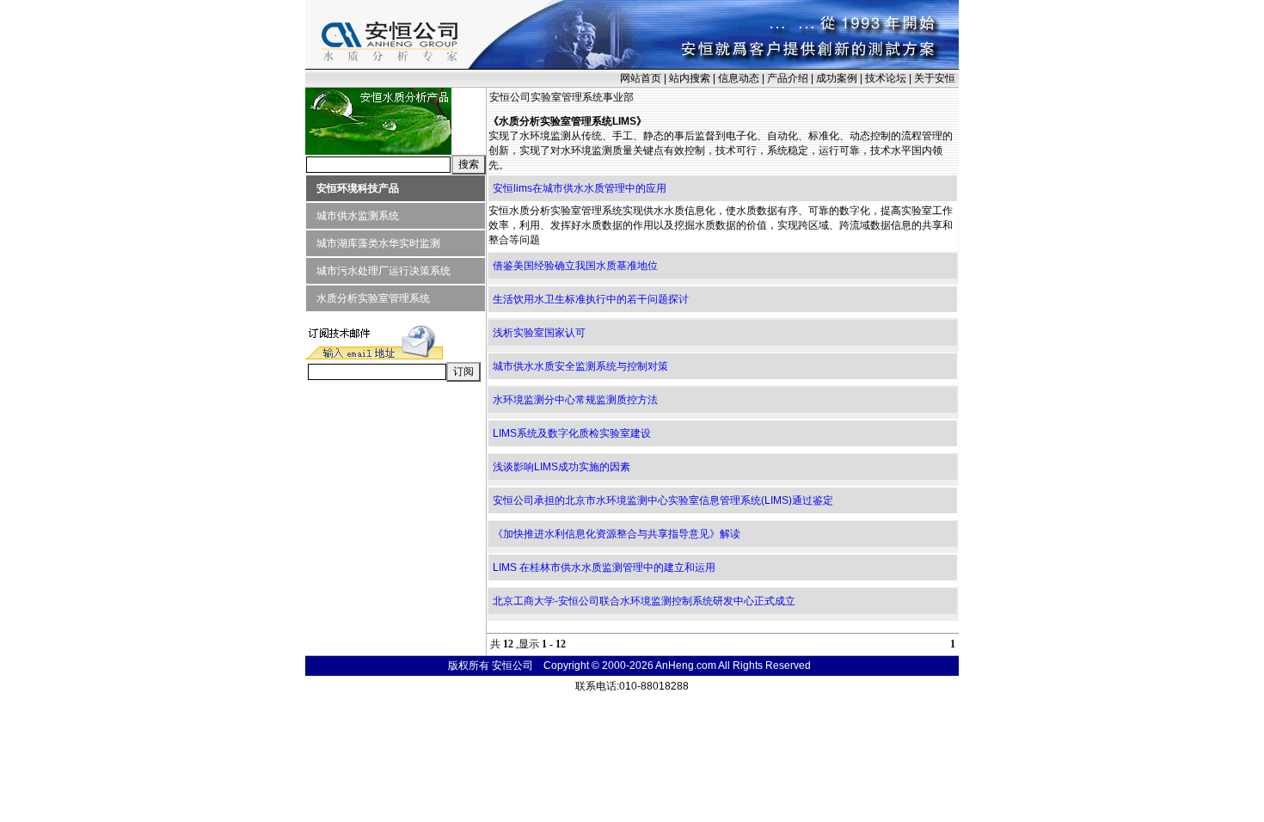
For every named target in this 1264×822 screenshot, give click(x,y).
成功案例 (836, 78)
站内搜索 (689, 78)
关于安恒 (934, 78)
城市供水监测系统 (352, 216)
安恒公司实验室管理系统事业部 (561, 97)
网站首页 (640, 78)
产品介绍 (787, 78)
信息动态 (738, 78)
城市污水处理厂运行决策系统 (378, 271)
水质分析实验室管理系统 (368, 298)
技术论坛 (885, 78)
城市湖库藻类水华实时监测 (373, 243)
